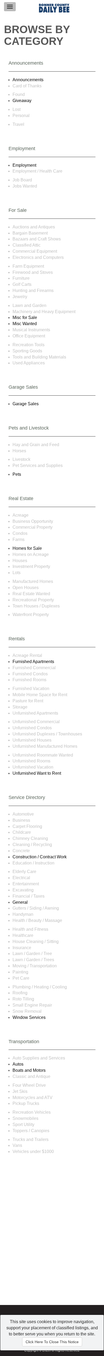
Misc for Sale (25, 317)
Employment (24, 165)
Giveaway (22, 100)
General (20, 902)
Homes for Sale (27, 548)
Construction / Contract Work (40, 857)
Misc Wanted (25, 323)
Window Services (29, 1017)
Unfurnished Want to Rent (37, 773)
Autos (18, 1064)
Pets (17, 474)
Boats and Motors (29, 1070)
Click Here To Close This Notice (52, 1342)
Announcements (28, 79)
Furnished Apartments (33, 661)
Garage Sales (26, 404)
